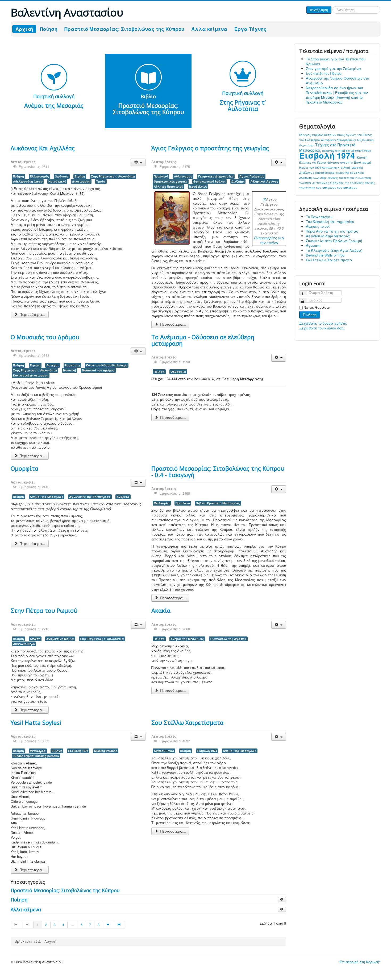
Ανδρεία (123, 497)
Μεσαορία (162, 503)
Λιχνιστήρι (307, 145)
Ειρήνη (79, 176)
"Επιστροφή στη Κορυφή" (359, 961)
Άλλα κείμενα (209, 29)
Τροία (101, 181)
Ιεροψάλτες (198, 186)
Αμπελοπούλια (332, 167)
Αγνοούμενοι (164, 751)
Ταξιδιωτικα (365, 140)
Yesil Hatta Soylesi (36, 722)
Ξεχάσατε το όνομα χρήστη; (323, 323)
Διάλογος (307, 172)
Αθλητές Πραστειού (168, 186)
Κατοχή (362, 157)
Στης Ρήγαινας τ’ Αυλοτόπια (113, 176)
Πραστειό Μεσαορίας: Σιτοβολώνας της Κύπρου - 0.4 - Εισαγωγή (217, 471)
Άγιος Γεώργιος (251, 176)
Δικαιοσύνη (81, 181)
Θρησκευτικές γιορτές (171, 181)
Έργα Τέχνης (250, 29)
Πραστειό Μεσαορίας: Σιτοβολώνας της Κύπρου (124, 29)
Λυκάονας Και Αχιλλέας (43, 148)
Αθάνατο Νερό (24, 644)
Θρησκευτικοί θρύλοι (209, 181)
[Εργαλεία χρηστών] (138, 162)
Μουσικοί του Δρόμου (98, 370)
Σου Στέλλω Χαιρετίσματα (187, 722)
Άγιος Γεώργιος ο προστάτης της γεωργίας (210, 148)
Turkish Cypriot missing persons (36, 756)
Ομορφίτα (24, 468)
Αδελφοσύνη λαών (28, 181)
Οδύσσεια (178, 372)
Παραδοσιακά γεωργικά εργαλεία (339, 173)
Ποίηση (48, 29)
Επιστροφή (362, 162)
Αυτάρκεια (329, 140)
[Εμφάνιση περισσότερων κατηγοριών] (282, 899)
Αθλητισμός (183, 176)
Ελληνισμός (39, 176)
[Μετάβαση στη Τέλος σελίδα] (119, 924)
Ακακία (160, 610)
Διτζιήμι (237, 181)
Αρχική (24, 29)
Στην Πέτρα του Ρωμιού (44, 610)
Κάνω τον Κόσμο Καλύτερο (106, 365)
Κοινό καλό (57, 181)
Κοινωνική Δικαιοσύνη (30, 375)
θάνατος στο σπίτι (340, 162)
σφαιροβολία (347, 140)
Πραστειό (161, 176)
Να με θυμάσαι (316, 307)
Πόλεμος (305, 135)
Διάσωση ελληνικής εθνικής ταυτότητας (327, 178)
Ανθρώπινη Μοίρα (60, 639)
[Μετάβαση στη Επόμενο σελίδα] (108, 924)
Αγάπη (35, 639)
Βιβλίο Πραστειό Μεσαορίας (218, 503)
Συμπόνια (72, 365)
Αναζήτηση (319, 9)
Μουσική (69, 370)
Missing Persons (105, 751)
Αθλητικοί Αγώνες (264, 181)
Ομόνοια (62, 176)
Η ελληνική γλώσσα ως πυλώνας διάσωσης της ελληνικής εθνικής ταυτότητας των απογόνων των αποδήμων (337, 183)
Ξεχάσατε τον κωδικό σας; (322, 327)
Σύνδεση (310, 314)
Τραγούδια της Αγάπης (228, 639)
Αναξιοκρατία (353, 167)
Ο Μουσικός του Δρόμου (45, 337)
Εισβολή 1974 (78, 751)
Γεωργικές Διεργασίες (216, 176)
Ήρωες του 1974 (310, 167)
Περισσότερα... (32, 314)
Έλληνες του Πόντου (313, 162)
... (72, 924)
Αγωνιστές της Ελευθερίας (90, 497)
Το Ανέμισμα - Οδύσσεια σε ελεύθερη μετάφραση (202, 340)
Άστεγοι (52, 365)
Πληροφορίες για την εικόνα (269, 240)
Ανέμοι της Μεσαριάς (46, 497)
